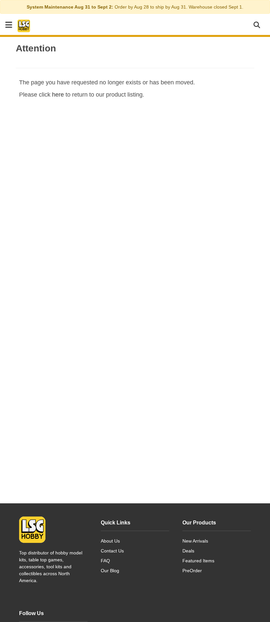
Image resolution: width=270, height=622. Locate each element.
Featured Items (198, 560)
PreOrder (192, 570)
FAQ (105, 560)
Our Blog (110, 570)
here (58, 94)
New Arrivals (195, 541)
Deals (188, 550)
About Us (110, 541)
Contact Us (112, 550)
